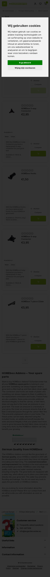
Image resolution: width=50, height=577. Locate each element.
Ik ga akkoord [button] (25, 63)
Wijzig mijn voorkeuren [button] (25, 68)
